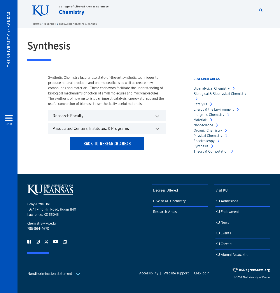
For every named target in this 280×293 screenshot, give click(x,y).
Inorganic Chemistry (209, 114)
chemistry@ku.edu (41, 223)
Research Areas (165, 211)
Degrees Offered (165, 190)
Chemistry (71, 12)
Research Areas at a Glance (78, 23)
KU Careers (223, 244)
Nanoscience (204, 125)
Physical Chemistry (208, 135)
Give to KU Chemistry (169, 201)
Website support (176, 273)
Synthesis (201, 146)
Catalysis (201, 104)
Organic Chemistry (208, 130)
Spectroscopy (204, 141)
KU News (222, 222)
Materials (201, 120)
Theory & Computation (211, 151)
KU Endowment (227, 211)
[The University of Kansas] (50, 192)
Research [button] (50, 23)
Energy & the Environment (214, 109)
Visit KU (221, 190)
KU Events (223, 233)
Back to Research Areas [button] (107, 143)
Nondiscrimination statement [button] (50, 273)
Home (37, 23)
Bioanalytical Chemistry (212, 88)
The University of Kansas (256, 277)
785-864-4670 (38, 228)
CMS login (201, 273)
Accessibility (148, 273)
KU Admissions (226, 201)
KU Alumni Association (232, 254)
